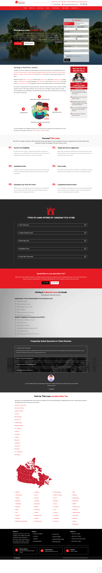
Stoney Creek (76, 506)
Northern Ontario (19, 408)
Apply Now (40, 8)
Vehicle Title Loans (28, 79)
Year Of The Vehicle (69, 26)
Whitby (74, 503)
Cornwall (55, 506)
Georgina (17, 518)
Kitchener (49, 72)
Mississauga (37, 72)
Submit (67, 60)
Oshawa (26, 74)
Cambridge (18, 503)
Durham (36, 498)
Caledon (17, 515)
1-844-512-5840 (56, 4)
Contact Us (74, 8)
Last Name (79, 36)
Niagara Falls (37, 515)
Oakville (17, 492)
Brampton (43, 72)
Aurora (36, 495)
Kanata (74, 521)
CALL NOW (18, 43)
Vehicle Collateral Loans (72, 1)
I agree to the (73, 56)
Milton (17, 509)
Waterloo (41, 74)
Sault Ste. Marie (57, 495)
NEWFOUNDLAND (56, 541)
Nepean (36, 506)
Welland (75, 495)
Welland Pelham (19, 425)
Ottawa (20, 72)
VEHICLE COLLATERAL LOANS (78, 538)
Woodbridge (76, 498)
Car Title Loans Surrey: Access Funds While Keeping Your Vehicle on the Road (79, 92)
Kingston (17, 506)
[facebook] (81, 4)
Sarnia (55, 503)
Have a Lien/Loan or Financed (80, 24)
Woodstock (75, 524)
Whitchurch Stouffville (21, 521)
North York (18, 419)
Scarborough (31, 72)
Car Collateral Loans (22, 81)
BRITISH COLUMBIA (38, 533)
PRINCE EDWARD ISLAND (58, 539)
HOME (25, 8)
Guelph (36, 512)
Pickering (75, 509)
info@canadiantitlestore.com (70, 4)
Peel (16, 512)
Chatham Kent (76, 512)
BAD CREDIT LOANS (76, 541)
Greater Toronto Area (20, 405)
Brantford (37, 509)
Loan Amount (67, 51)
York (54, 509)
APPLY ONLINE (29, 43)
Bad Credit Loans (83, 1)
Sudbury (36, 518)
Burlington (17, 454)
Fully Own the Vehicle (67, 24)
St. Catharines (18, 451)
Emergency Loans (57, 79)
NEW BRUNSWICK (37, 541)
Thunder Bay (18, 495)
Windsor (63, 72)
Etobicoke (54, 72)
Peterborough (57, 492)
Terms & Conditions (76, 56)
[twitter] (84, 4)
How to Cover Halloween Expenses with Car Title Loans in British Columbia (79, 109)
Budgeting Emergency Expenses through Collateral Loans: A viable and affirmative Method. (79, 103)
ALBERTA (35, 538)
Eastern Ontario (19, 411)
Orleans (55, 512)
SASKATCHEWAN (57, 536)
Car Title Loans (62, 1)
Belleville (75, 518)
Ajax (74, 492)
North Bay (56, 518)
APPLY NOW (55, 282)
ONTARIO (35, 536)
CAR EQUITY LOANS (76, 536)
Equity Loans (54, 1)
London (59, 72)
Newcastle (37, 503)
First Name (67, 36)
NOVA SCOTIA (56, 534)
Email (66, 41)
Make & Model (80, 26)
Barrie (55, 498)
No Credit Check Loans (23, 83)
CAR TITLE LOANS (76, 533)
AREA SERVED (65, 8)
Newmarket (76, 500)
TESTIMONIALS (55, 8)
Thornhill (55, 515)
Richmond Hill (31, 74)
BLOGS (47, 8)
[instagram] (86, 4)
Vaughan (21, 74)
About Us (32, 8)
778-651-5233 (35, 130)
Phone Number (68, 46)
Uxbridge (36, 500)
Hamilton (25, 72)
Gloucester (75, 515)
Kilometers (66, 31)
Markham (16, 74)
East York (55, 521)
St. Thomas (18, 428)
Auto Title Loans (41, 81)
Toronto (16, 72)
